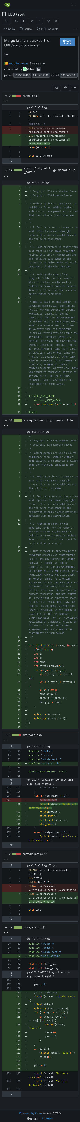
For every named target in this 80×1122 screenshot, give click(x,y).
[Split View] (66, 88)
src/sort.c (30, 735)
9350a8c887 (69, 75)
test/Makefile (33, 853)
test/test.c (32, 927)
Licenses (47, 1118)
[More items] (75, 29)
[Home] (7, 4)
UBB (11, 14)
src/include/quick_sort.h (37, 170)
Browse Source (67, 42)
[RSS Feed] (6, 21)
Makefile (29, 95)
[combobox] (57, 88)
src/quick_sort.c (36, 420)
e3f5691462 (22, 75)
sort (21, 14)
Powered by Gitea (30, 1113)
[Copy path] (37, 96)
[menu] (74, 88)
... (6, 54)
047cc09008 (41, 75)
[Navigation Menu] (74, 5)
